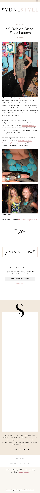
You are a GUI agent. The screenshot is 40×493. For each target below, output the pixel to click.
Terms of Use (20, 458)
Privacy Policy (20, 461)
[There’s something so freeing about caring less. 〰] (20, 362)
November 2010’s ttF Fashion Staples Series (17, 141)
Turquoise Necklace (23, 98)
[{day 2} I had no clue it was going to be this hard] (20, 419)
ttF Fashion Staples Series (27, 220)
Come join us (24, 472)
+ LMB (28, 463)
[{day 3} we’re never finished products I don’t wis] (20, 381)
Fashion (20, 37)
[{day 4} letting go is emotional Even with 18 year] (20, 343)
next (31, 252)
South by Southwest (29, 125)
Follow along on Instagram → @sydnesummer (20, 490)
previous (13, 252)
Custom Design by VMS (18, 463)
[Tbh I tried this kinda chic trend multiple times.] (20, 400)
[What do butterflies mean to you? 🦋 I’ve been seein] (20, 324)
